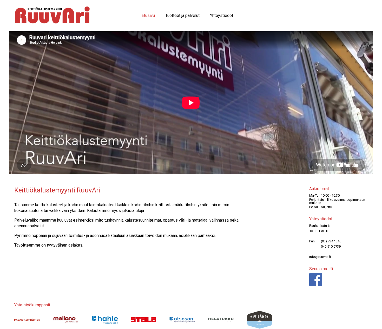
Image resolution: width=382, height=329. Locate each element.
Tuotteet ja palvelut (182, 15)
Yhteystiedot (221, 15)
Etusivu (148, 15)
